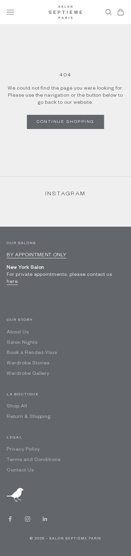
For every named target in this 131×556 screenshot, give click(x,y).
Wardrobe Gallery (28, 374)
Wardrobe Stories (28, 363)
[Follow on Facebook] (10, 519)
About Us (18, 332)
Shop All (17, 407)
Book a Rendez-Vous (32, 353)
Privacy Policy (23, 450)
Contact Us (20, 470)
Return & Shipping (29, 417)
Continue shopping (65, 122)
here (12, 282)
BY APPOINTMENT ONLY (37, 255)
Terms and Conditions (33, 460)
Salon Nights (22, 343)
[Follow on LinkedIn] (45, 519)
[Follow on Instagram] (27, 519)
